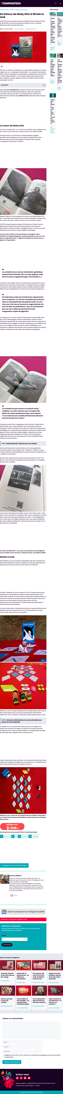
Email (4, 935)
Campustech (4, 10)
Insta (15, 895)
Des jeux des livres (21, 10)
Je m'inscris (7, 945)
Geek (12, 10)
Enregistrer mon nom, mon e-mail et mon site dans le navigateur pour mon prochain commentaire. (32, 1056)
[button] (55, 3)
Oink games (13, 919)
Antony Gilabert (19, 29)
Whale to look (22, 919)
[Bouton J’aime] (1, 66)
